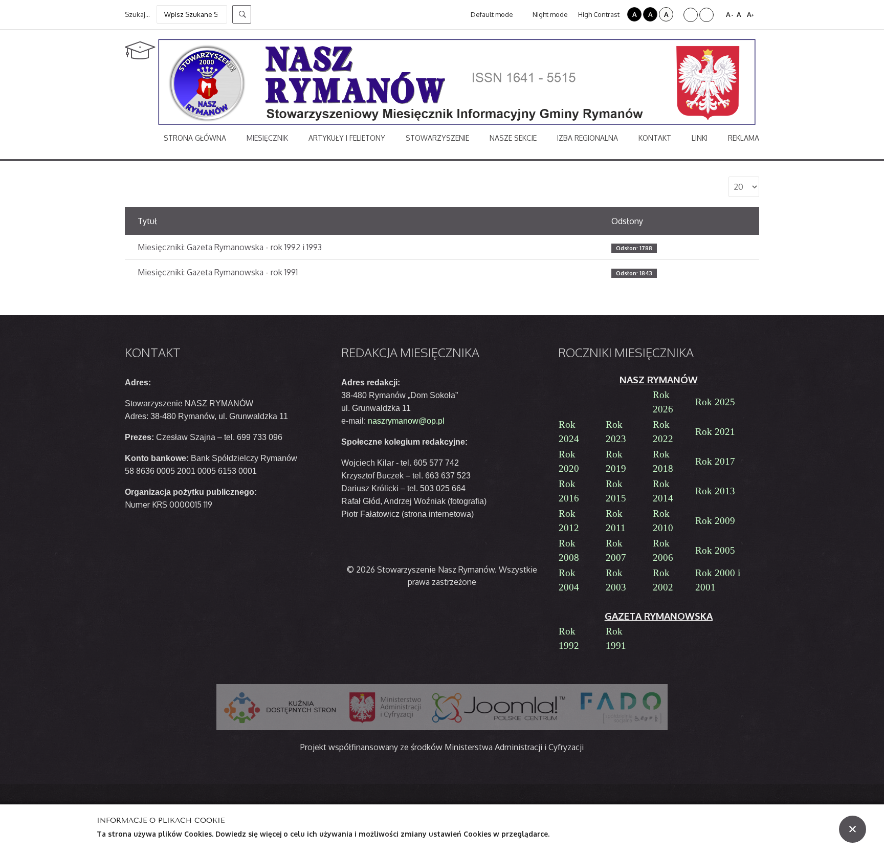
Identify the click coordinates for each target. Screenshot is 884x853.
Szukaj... (137, 14)
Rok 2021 (715, 431)
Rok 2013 (715, 491)
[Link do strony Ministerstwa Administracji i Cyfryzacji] (385, 707)
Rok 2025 (715, 402)
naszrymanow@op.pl (406, 421)
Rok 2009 (715, 520)
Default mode (491, 14)
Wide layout (706, 15)
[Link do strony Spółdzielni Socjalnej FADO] (620, 707)
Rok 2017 (715, 461)
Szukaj (241, 14)
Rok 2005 (715, 550)
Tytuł (147, 221)
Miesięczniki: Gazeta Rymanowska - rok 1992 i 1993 (230, 247)
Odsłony (627, 221)
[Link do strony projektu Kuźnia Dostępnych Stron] (280, 707)
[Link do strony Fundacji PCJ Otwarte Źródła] (499, 707)
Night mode (549, 14)
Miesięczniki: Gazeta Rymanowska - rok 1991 (218, 272)
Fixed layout (690, 15)
